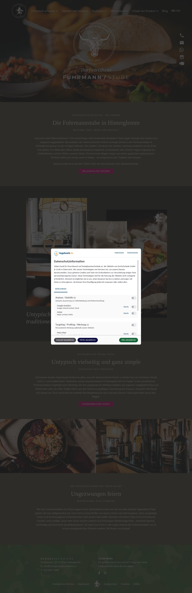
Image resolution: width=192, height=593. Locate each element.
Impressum (119, 253)
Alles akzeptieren (128, 340)
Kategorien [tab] (60, 289)
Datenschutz (132, 253)
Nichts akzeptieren (88, 340)
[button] (133, 298)
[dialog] (96, 297)
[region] (96, 297)
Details (126, 307)
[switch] (133, 298)
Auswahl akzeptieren (65, 340)
